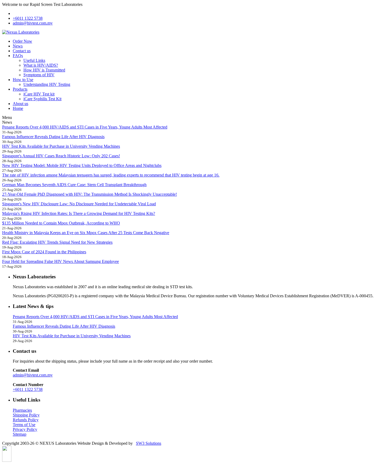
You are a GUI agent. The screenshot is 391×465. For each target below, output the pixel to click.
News (18, 46)
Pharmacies (22, 410)
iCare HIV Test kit (39, 94)
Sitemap (19, 434)
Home (18, 108)
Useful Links (34, 60)
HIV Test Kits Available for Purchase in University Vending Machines (61, 146)
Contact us (22, 51)
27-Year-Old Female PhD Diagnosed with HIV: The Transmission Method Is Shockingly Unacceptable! (89, 194)
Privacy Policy (25, 429)
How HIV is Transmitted (44, 70)
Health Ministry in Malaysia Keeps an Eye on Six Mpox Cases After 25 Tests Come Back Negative (85, 232)
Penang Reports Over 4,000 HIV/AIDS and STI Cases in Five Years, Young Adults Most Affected (84, 127)
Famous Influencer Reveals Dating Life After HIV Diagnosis (53, 136)
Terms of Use (24, 424)
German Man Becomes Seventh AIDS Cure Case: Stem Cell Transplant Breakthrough (74, 184)
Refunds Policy (26, 420)
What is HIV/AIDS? (40, 65)
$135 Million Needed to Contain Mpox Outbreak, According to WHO (61, 223)
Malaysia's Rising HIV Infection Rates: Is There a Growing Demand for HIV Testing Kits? (78, 213)
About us (20, 103)
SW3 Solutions (148, 443)
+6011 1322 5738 (28, 18)
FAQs (18, 55)
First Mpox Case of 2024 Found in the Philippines (44, 252)
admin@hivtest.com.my (33, 23)
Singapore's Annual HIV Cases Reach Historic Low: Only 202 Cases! (61, 156)
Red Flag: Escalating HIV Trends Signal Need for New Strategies (57, 242)
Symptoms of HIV (39, 75)
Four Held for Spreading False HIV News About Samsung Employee (60, 261)
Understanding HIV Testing (46, 84)
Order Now (22, 41)
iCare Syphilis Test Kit (42, 99)
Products (20, 89)
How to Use (23, 79)
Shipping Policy (26, 415)
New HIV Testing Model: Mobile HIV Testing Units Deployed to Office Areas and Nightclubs (81, 165)
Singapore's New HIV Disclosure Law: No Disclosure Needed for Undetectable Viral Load (79, 204)
